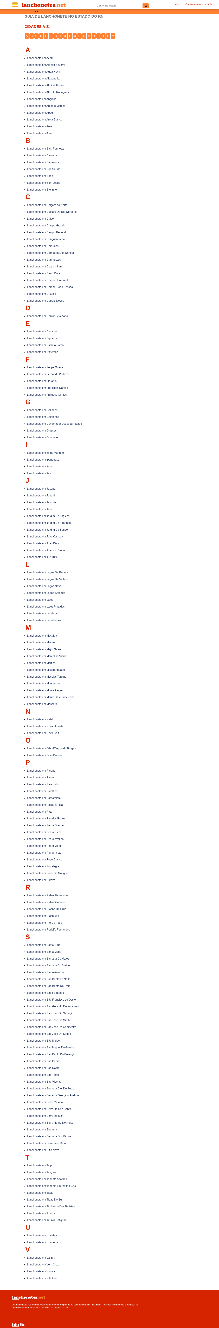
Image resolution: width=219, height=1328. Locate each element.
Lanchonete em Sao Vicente (44, 1081)
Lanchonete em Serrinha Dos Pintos (49, 1136)
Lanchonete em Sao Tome (43, 1074)
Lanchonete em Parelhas (42, 791)
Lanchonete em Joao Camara (45, 536)
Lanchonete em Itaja (39, 466)
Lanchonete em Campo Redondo (47, 232)
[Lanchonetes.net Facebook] (13, 1310)
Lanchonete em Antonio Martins (46, 105)
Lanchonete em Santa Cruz (43, 944)
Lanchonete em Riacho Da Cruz (46, 909)
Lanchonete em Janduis (41, 502)
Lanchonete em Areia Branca (44, 119)
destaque (198, 4)
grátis (209, 4)
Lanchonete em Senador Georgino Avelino (53, 1095)
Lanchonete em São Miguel (43, 1040)
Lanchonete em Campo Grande (46, 225)
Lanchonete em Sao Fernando (45, 992)
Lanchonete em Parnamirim (44, 798)
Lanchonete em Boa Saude (43, 169)
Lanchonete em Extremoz (42, 351)
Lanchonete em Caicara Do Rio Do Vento (52, 211)
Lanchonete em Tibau (40, 1192)
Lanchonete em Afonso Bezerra (46, 64)
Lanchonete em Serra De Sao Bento (49, 1109)
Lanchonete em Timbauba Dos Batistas (51, 1206)
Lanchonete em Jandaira (42, 495)
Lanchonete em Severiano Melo (46, 1143)
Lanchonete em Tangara (41, 1172)
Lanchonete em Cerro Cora (43, 273)
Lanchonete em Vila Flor (42, 1278)
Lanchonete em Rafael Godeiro (46, 902)
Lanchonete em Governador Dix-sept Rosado (54, 423)
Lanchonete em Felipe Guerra (45, 367)
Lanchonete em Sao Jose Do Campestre (51, 1027)
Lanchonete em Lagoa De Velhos (47, 579)
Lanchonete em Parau (40, 777)
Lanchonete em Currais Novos (45, 300)
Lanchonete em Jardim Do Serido (47, 529)
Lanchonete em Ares (39, 126)
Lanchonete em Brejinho (42, 189)
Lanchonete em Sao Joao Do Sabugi (49, 1013)
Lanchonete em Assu (40, 133)
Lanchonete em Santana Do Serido (48, 965)
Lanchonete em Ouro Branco (44, 755)
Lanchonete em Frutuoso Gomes (47, 394)
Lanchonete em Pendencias (44, 852)
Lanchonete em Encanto (42, 331)
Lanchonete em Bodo (40, 175)
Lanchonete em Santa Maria (44, 951)
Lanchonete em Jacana (41, 488)
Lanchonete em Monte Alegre (45, 690)
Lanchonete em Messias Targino (46, 676)
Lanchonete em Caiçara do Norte (47, 205)
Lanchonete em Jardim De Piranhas (49, 522)
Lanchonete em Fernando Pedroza (48, 374)
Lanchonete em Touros (41, 1213)
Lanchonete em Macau (41, 642)
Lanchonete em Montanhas (43, 683)
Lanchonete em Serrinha (42, 1129)
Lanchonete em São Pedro (43, 1061)
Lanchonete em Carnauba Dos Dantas (50, 252)
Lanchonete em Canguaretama (46, 239)
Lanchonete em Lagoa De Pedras (47, 572)
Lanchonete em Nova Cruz (43, 733)
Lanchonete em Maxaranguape (46, 669)
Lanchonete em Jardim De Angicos (48, 516)
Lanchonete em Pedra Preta (44, 832)
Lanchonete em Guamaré (42, 437)
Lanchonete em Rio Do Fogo (44, 922)
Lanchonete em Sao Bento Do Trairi (48, 986)
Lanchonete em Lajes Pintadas (46, 606)
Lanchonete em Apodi (40, 112)
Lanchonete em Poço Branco (44, 859)
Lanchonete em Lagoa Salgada (46, 592)
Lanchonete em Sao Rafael (43, 1068)
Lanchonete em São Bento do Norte (48, 979)
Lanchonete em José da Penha (46, 550)
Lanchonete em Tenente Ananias (47, 1179)
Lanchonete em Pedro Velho (44, 845)
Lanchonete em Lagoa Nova (44, 586)
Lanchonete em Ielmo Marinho (45, 452)
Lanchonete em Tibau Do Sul (44, 1199)
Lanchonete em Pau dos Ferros (46, 818)
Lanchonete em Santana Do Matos (48, 958)
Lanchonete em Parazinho (43, 784)
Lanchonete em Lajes (40, 599)
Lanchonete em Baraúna (42, 155)
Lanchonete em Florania (42, 381)
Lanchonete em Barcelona (43, 162)
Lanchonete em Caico (40, 218)
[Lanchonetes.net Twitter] (14, 1310)
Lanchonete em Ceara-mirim (44, 266)
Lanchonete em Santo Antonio (45, 972)
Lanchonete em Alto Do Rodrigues (48, 92)
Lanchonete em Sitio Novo (43, 1150)
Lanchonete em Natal (40, 719)
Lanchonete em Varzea (41, 1257)
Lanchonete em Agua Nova (43, 71)
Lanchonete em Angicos (41, 99)
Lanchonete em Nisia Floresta (45, 726)
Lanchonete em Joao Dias (43, 543)
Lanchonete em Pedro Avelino (45, 839)
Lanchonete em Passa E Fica (45, 804)
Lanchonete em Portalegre (43, 866)
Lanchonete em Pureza (41, 880)
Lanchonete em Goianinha (43, 416)
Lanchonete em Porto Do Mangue (47, 873)
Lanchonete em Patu (39, 811)
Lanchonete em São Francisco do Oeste (51, 999)
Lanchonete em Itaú (39, 473)
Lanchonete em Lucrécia (42, 613)
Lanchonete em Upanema (43, 1242)
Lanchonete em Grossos (42, 430)
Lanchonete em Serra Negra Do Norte (50, 1122)
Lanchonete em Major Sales (44, 649)
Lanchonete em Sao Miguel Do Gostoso (51, 1047)
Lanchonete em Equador (42, 338)
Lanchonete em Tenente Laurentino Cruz (51, 1185)
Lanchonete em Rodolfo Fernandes (48, 929)
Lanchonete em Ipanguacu (43, 459)
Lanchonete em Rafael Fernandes (47, 895)
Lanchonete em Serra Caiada (45, 1102)
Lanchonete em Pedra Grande (45, 825)
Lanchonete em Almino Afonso (45, 85)
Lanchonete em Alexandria (43, 78)
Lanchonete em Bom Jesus (43, 182)
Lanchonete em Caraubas (43, 246)
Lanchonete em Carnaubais (44, 259)
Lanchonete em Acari (40, 58)
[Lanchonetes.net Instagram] (16, 1310)
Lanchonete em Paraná (41, 770)
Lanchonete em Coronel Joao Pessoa (50, 287)
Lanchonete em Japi (39, 509)
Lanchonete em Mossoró (42, 704)
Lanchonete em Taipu (40, 1165)
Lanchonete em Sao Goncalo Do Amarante (53, 1006)
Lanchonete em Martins (41, 663)
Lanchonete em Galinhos (42, 410)
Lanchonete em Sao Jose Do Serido (49, 1033)
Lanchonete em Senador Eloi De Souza (51, 1088)
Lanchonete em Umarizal (42, 1235)
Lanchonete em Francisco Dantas (47, 387)
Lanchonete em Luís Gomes (44, 620)
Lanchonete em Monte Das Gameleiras (50, 697)
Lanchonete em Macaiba (42, 635)
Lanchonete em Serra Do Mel (45, 1115)
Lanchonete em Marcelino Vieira (46, 656)
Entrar (177, 4)
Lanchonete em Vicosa (41, 1271)
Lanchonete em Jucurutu (42, 557)
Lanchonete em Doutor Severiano (47, 316)
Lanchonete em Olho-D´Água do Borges (51, 748)
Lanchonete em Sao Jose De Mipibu (49, 1020)
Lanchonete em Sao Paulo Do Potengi (50, 1054)
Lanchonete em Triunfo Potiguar (46, 1220)
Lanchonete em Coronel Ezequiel (47, 280)
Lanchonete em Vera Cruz (43, 1264)
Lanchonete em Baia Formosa (45, 148)
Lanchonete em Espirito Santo (45, 345)
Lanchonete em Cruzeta (41, 293)
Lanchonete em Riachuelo (43, 915)
